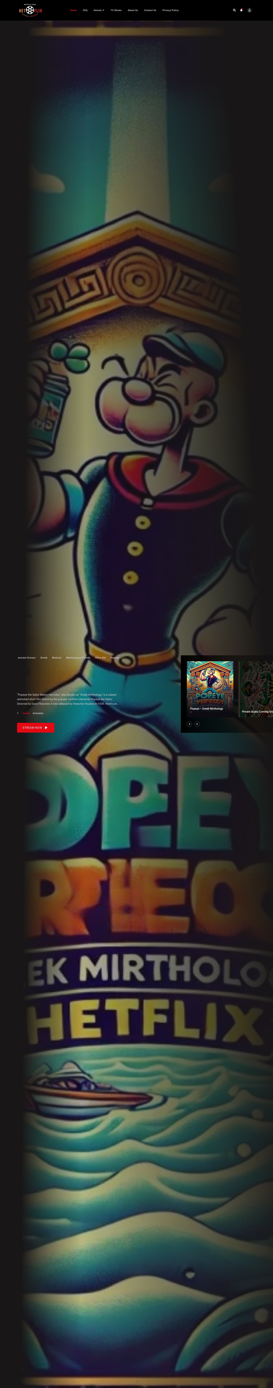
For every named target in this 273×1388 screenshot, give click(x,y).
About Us (133, 10)
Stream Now (33, 727)
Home (73, 10)
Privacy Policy (171, 10)
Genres (98, 10)
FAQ (85, 10)
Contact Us (150, 10)
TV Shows (116, 10)
